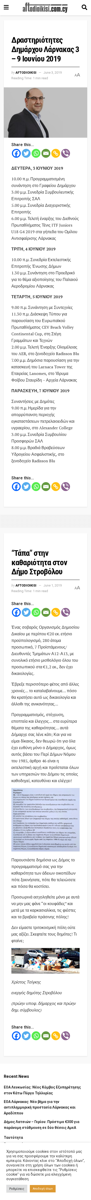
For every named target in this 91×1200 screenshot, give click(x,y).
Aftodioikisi (25, 72)
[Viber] (65, 153)
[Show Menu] (6, 7)
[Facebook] (16, 153)
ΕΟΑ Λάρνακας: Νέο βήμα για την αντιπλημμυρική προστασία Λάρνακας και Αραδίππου (40, 1107)
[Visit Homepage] (45, 8)
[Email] (45, 153)
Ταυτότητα (13, 1137)
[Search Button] (84, 7)
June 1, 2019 (52, 585)
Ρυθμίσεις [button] (16, 1189)
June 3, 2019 (52, 72)
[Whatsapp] (36, 153)
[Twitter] (26, 153)
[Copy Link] (55, 153)
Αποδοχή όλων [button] (43, 1188)
